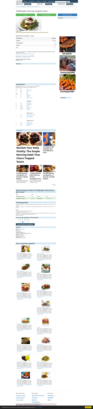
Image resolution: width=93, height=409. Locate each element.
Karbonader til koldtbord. (21, 292)
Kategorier (44, 1)
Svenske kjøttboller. (20, 270)
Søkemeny (25, 1)
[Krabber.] (67, 64)
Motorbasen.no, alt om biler (38, 395)
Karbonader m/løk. (40, 344)
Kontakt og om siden (20, 395)
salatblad (28, 108)
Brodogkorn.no (51, 395)
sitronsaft (28, 125)
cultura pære (29, 95)
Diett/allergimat (31, 1)
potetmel (28, 96)
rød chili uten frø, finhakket (31, 114)
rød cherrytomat (29, 107)
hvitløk (28, 91)
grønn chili (28, 109)
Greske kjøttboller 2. (40, 253)
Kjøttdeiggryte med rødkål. (21, 361)
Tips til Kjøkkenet (36, 402)
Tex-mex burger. (19, 379)
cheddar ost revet (30, 97)
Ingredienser (38, 1)
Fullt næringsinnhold (46, 15)
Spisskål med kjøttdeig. (41, 290)
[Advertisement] (36, 72)
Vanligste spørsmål (20, 397)
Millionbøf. (39, 273)
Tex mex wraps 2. (20, 252)
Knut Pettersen (22, 229)
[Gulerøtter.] (67, 83)
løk (27, 89)
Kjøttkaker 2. (19, 344)
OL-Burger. (39, 327)
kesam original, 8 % (30, 116)
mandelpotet (29, 103)
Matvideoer (34, 400)
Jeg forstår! (88, 407)
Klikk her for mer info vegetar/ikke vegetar (23, 57)
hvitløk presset (29, 124)
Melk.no (20, 31)
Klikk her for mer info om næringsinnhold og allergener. (25, 53)
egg (27, 92)
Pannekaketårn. (19, 324)
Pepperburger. (39, 379)
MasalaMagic (50, 397)
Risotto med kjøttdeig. (40, 361)
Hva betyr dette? (49, 198)
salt (27, 93)
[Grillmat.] (67, 45)
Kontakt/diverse (51, 1)
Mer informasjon (38, 407)
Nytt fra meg (34, 397)
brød (27, 106)
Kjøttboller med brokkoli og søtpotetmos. (44, 307)
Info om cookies (19, 400)
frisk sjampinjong (29, 104)
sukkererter (28, 105)
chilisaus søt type (29, 115)
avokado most (29, 122)
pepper (28, 94)
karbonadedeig (29, 90)
